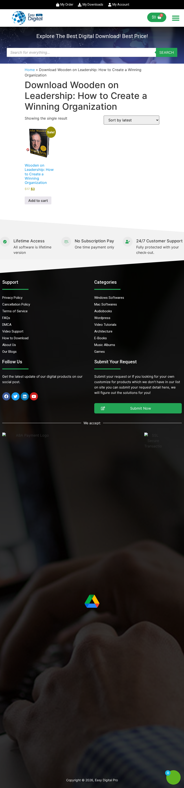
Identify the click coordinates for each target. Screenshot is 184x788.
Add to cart (38, 200)
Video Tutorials (105, 325)
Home (30, 69)
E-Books (100, 338)
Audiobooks (103, 311)
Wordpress (102, 318)
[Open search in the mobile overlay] (92, 52)
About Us (9, 345)
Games (99, 352)
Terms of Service (15, 311)
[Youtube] (34, 396)
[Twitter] (15, 396)
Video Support (12, 331)
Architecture (103, 331)
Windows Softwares (109, 298)
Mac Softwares (105, 304)
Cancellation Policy (16, 304)
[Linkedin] (25, 396)
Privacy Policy (12, 298)
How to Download (15, 338)
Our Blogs (9, 352)
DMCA (6, 325)
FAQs (6, 318)
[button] (176, 18)
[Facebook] (6, 396)
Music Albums (104, 345)
